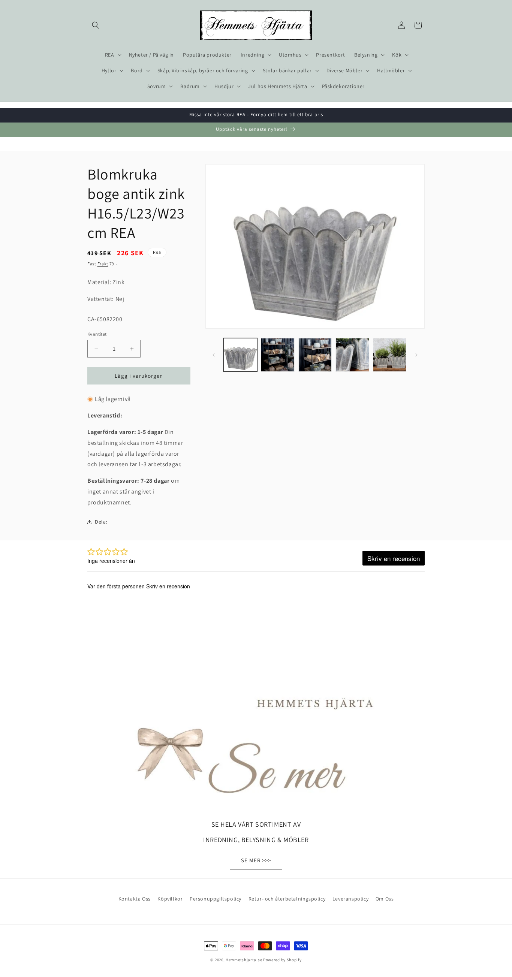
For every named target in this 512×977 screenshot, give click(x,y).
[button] (95, 25)
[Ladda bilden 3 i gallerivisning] (315, 354)
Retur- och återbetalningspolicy (287, 898)
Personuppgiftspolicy (215, 898)
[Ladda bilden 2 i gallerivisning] (277, 354)
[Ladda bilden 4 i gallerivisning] (352, 354)
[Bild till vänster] (213, 355)
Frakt (103, 263)
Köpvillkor (170, 898)
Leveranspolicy (350, 898)
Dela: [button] (101, 521)
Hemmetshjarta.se (244, 959)
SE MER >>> (256, 860)
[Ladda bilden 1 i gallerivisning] (240, 354)
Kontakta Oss (134, 898)
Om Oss (385, 898)
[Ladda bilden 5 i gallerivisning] (389, 354)
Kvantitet (97, 334)
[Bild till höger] (416, 355)
